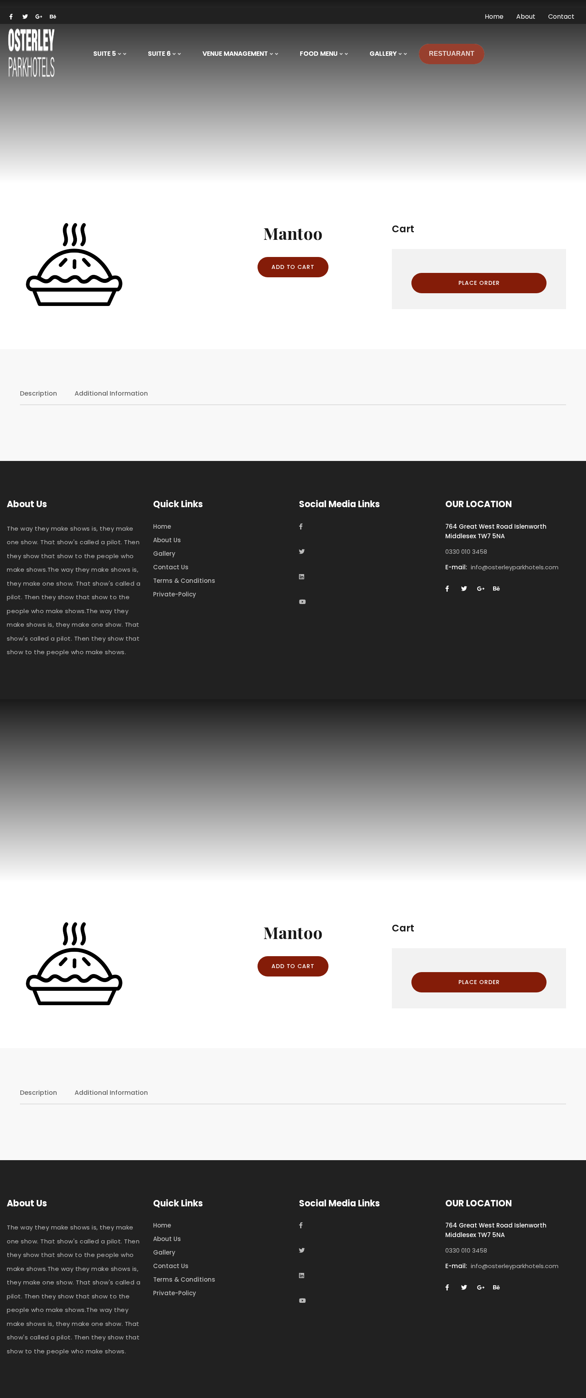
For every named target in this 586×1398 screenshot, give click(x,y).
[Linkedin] (301, 577)
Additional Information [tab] (111, 393)
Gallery (164, 553)
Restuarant (451, 53)
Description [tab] (38, 393)
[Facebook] (301, 526)
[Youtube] (302, 602)
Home (162, 526)
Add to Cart (293, 267)
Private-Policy (174, 594)
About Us (167, 540)
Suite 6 (159, 53)
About (525, 16)
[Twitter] (302, 551)
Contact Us (171, 567)
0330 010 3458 (466, 551)
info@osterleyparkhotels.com (514, 567)
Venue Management (235, 53)
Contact (561, 16)
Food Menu (319, 53)
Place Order (479, 283)
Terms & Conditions (184, 580)
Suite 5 (104, 53)
